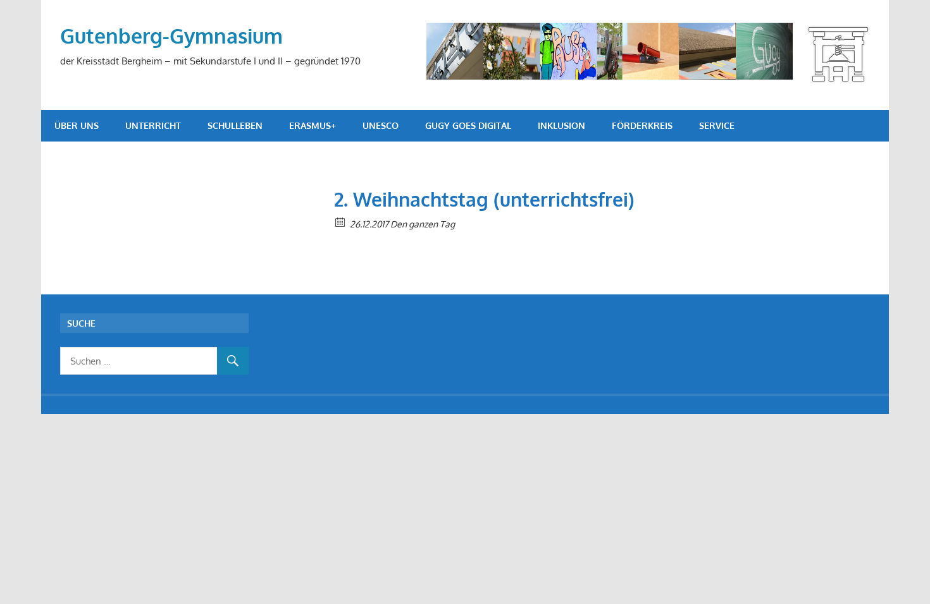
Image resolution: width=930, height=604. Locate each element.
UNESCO (381, 125)
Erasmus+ (312, 125)
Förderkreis (642, 125)
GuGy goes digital (468, 125)
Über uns (76, 125)
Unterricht (153, 125)
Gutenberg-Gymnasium (171, 36)
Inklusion (561, 125)
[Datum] (340, 221)
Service (717, 125)
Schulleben (235, 125)
